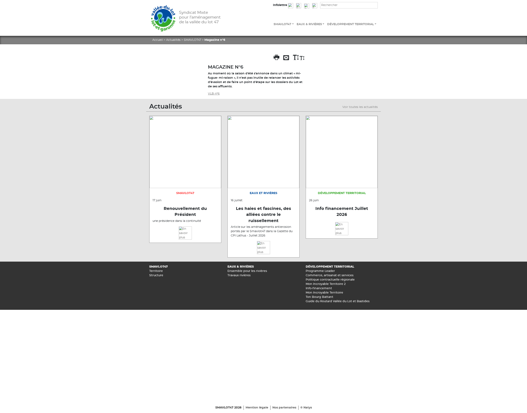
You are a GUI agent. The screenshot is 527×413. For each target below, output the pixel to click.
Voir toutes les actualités (360, 107)
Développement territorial (350, 24)
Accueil (157, 40)
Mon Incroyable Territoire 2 (326, 284)
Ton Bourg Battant (319, 297)
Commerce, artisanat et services (329, 275)
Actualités (173, 40)
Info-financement (319, 288)
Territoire (156, 271)
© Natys (306, 407)
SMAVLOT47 (282, 24)
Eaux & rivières (309, 24)
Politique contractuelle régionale (330, 279)
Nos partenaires (284, 407)
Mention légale (257, 407)
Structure (156, 275)
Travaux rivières (239, 275)
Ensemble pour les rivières (247, 271)
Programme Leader (320, 271)
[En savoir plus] (185, 233)
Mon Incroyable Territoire (324, 292)
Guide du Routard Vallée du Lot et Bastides (338, 301)
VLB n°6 (214, 93)
